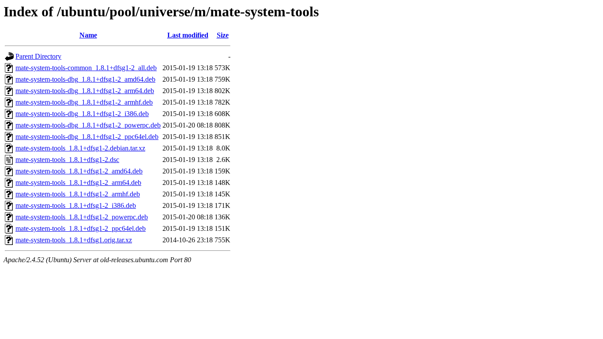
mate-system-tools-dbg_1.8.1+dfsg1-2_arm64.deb (84, 90)
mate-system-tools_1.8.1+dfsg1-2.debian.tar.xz (80, 148)
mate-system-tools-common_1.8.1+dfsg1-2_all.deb (86, 68)
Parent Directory (38, 56)
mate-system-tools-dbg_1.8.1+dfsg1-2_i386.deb (82, 113)
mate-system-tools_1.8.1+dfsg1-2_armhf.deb (77, 194)
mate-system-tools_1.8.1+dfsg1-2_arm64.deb (78, 182)
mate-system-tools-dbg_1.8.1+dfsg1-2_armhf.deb (84, 102)
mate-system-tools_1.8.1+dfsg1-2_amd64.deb (79, 171)
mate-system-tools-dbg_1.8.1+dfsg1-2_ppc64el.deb (86, 136)
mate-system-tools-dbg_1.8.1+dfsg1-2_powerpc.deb (88, 125)
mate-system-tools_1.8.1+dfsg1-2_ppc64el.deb (80, 228)
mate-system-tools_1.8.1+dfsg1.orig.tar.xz (73, 240)
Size (223, 35)
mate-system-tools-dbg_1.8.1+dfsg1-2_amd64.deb (85, 79)
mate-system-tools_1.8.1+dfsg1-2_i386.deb (75, 205)
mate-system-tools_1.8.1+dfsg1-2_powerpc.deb (81, 217)
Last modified (187, 35)
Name (88, 35)
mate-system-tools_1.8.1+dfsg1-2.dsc (67, 159)
